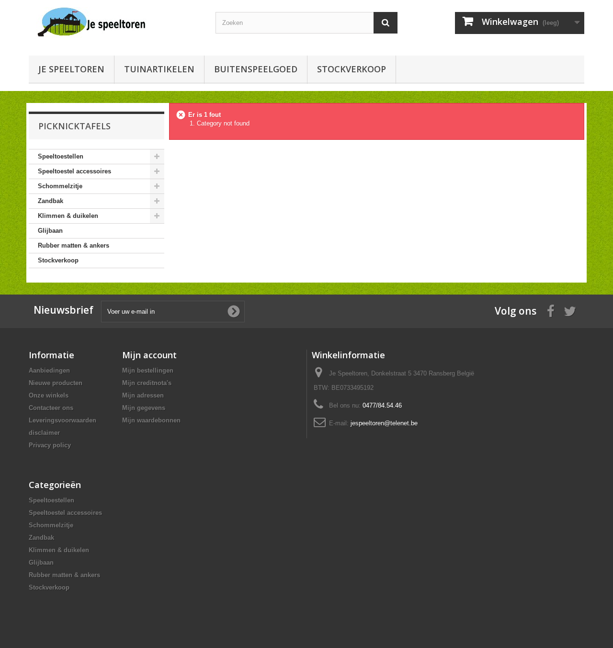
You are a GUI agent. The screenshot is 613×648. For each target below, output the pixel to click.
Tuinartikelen (159, 69)
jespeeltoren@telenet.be (384, 423)
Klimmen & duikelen (68, 215)
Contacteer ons (51, 407)
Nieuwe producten (55, 383)
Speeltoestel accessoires (74, 171)
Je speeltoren (71, 69)
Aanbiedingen (49, 370)
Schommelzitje (60, 186)
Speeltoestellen (60, 156)
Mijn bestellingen (147, 370)
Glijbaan (50, 230)
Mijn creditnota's (146, 383)
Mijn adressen (143, 395)
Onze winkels (48, 395)
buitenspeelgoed (255, 69)
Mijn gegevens (143, 407)
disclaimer (44, 432)
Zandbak (50, 201)
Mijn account (149, 355)
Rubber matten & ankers (73, 245)
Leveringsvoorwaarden (62, 420)
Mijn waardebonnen (151, 420)
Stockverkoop (351, 69)
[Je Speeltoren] (120, 22)
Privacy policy (50, 445)
